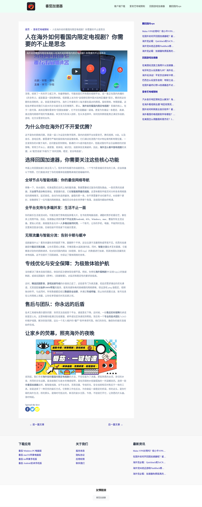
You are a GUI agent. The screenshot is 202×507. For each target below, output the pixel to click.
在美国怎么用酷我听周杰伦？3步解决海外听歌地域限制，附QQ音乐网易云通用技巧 (158, 119)
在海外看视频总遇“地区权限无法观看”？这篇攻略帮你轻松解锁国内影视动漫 (158, 104)
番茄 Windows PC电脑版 (30, 451)
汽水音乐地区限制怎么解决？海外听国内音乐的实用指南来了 (158, 99)
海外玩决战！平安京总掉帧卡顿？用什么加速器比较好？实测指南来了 (158, 75)
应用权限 (80, 459)
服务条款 (80, 451)
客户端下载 (119, 6)
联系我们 (80, 463)
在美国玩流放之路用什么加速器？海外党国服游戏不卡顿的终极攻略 (158, 65)
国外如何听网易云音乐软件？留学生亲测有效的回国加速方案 (158, 109)
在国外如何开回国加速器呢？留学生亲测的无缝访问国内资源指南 (158, 36)
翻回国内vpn (175, 6)
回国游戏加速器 (157, 6)
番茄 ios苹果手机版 (28, 459)
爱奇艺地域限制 (137, 6)
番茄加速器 (54, 6)
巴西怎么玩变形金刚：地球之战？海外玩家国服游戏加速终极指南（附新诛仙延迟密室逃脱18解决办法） (158, 80)
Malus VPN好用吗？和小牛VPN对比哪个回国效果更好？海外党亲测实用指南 (158, 31)
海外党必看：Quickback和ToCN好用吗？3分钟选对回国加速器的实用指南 (158, 41)
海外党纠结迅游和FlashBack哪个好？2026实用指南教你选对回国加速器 (158, 46)
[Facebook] (27, 409)
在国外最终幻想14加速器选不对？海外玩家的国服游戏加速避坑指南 (158, 85)
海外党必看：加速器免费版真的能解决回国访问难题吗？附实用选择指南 (158, 51)
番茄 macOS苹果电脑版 (30, 455)
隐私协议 (80, 455)
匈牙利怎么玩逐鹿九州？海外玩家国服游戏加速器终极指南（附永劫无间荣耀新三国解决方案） (158, 70)
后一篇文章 (115, 424)
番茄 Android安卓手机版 (30, 463)
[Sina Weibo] (37, 409)
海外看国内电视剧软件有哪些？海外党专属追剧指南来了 (158, 114)
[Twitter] (32, 409)
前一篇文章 (37, 424)
